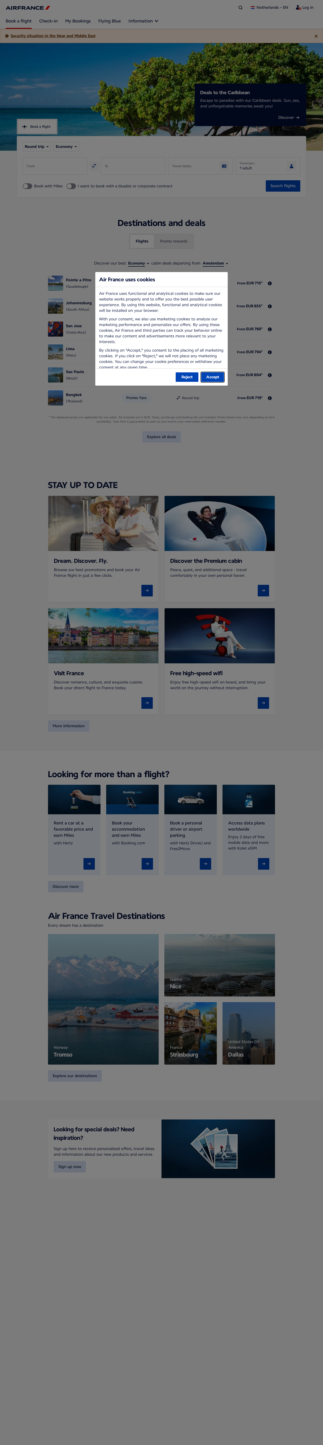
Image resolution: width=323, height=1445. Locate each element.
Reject (187, 377)
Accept (212, 377)
